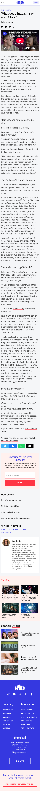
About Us (6, 717)
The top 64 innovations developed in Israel (28, 615)
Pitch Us (6, 724)
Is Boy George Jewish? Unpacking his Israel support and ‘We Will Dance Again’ (29, 598)
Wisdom (16, 625)
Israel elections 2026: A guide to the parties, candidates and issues (10, 597)
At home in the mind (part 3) (28, 646)
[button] (2, 27)
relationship (14, 529)
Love (3, 529)
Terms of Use (26, 710)
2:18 (20, 128)
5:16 (3, 399)
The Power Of (6, 532)
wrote (17, 152)
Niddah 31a (18, 309)
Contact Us (8, 710)
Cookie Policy (27, 721)
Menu (3, 2)
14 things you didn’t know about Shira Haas (9, 615)
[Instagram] (20, 694)
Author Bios (8, 721)
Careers (6, 728)
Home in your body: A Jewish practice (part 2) (29, 658)
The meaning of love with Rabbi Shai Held (30, 634)
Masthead (7, 713)
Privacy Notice (27, 713)
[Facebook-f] (31, 694)
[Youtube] (14, 694)
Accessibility (27, 724)
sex (24, 529)
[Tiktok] (8, 694)
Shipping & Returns (29, 717)
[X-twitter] (26, 694)
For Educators (27, 728)
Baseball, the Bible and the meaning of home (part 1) (29, 670)
